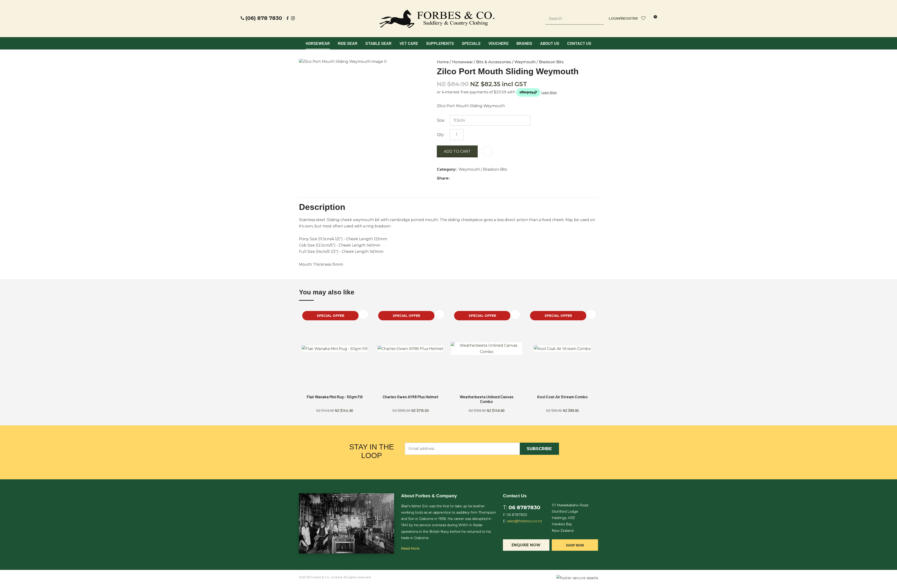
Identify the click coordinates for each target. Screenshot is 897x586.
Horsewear (318, 43)
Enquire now (526, 545)
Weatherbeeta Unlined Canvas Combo (486, 399)
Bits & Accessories (493, 62)
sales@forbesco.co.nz (524, 521)
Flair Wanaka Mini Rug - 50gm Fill (335, 396)
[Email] (466, 178)
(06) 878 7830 (263, 18)
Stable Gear (378, 43)
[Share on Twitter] (458, 178)
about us (549, 43)
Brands (524, 43)
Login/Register (623, 18)
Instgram (293, 18)
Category (446, 169)
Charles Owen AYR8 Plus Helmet (410, 396)
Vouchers (498, 43)
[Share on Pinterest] (473, 178)
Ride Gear (347, 43)
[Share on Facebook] (452, 178)
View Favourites (643, 18)
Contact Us (579, 43)
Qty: (440, 134)
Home (443, 62)
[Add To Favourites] (487, 151)
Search (598, 19)
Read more (410, 548)
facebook (287, 18)
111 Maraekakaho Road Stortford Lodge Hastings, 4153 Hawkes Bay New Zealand (570, 518)
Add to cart (457, 151)
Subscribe (539, 448)
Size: (441, 120)
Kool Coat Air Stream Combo (562, 396)
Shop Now (575, 545)
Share (442, 178)
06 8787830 (524, 507)
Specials (471, 43)
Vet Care (408, 43)
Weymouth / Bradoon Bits (539, 62)
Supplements (440, 43)
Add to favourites (363, 314)
